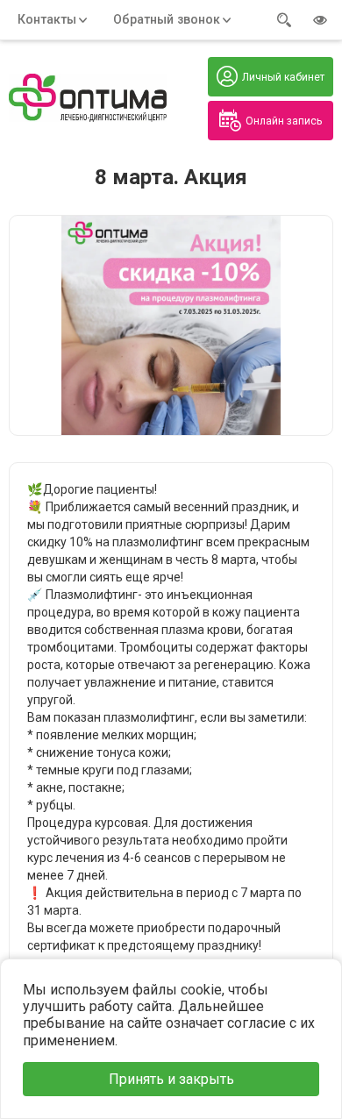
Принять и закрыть (171, 1079)
